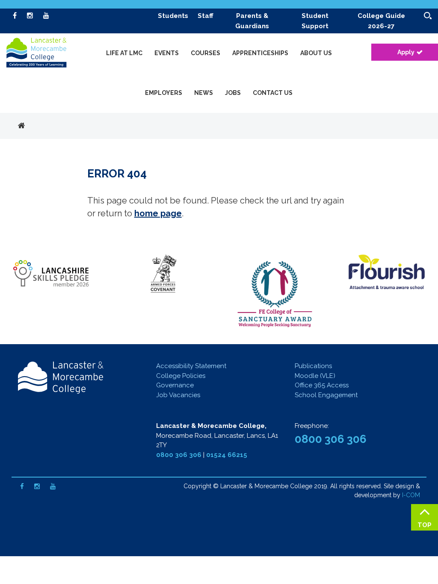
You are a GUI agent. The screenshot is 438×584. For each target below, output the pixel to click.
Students (173, 16)
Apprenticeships (260, 53)
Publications (313, 366)
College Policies (180, 376)
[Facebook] (15, 16)
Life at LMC (124, 53)
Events (166, 53)
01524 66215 (226, 455)
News (203, 92)
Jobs (233, 92)
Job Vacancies (178, 395)
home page (158, 213)
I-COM (411, 495)
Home (21, 126)
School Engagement (326, 395)
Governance (175, 385)
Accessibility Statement (191, 366)
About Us (316, 53)
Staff (205, 16)
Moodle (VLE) (315, 376)
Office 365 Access (322, 385)
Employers (163, 92)
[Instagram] (30, 16)
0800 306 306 (178, 455)
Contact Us (273, 92)
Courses (205, 53)
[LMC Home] (36, 54)
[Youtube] (46, 16)
